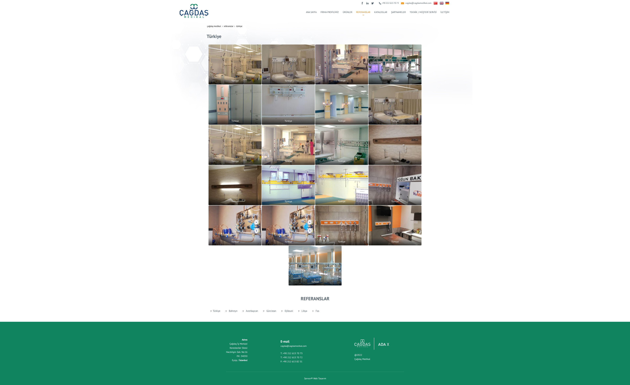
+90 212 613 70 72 (293, 357)
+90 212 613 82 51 (292, 361)
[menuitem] (311, 12)
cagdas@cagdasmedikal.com (418, 3)
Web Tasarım (319, 378)
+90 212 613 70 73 (390, 3)
